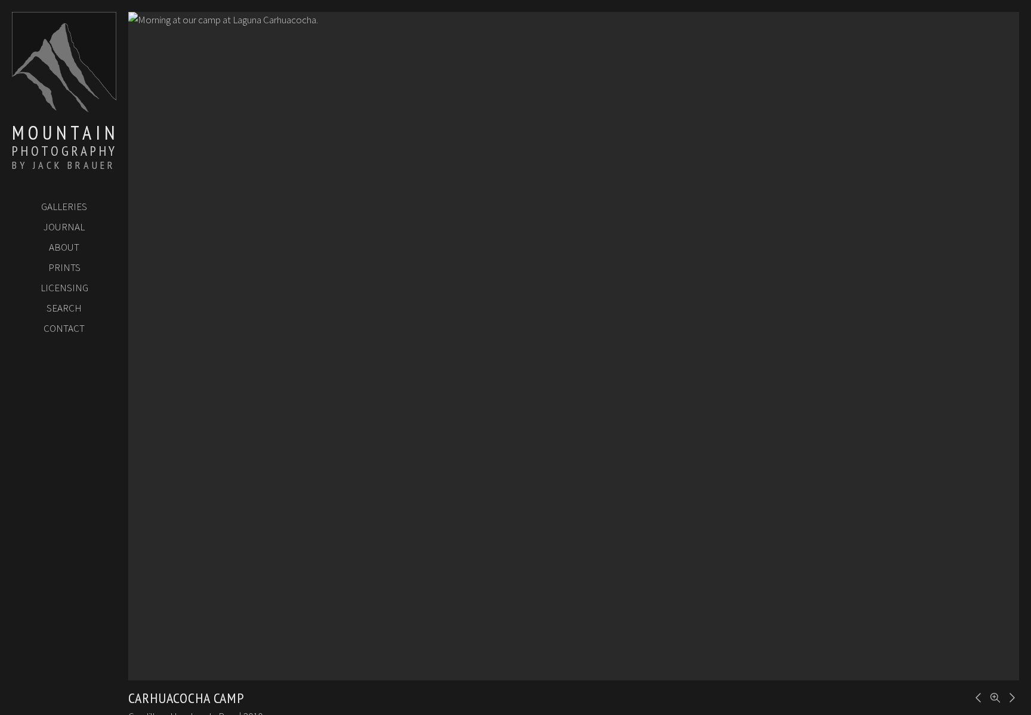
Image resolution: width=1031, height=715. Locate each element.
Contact (64, 328)
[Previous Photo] (977, 696)
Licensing (64, 287)
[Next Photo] (1010, 696)
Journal (64, 226)
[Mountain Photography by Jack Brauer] (64, 108)
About (64, 247)
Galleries (64, 206)
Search (64, 308)
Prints (64, 267)
